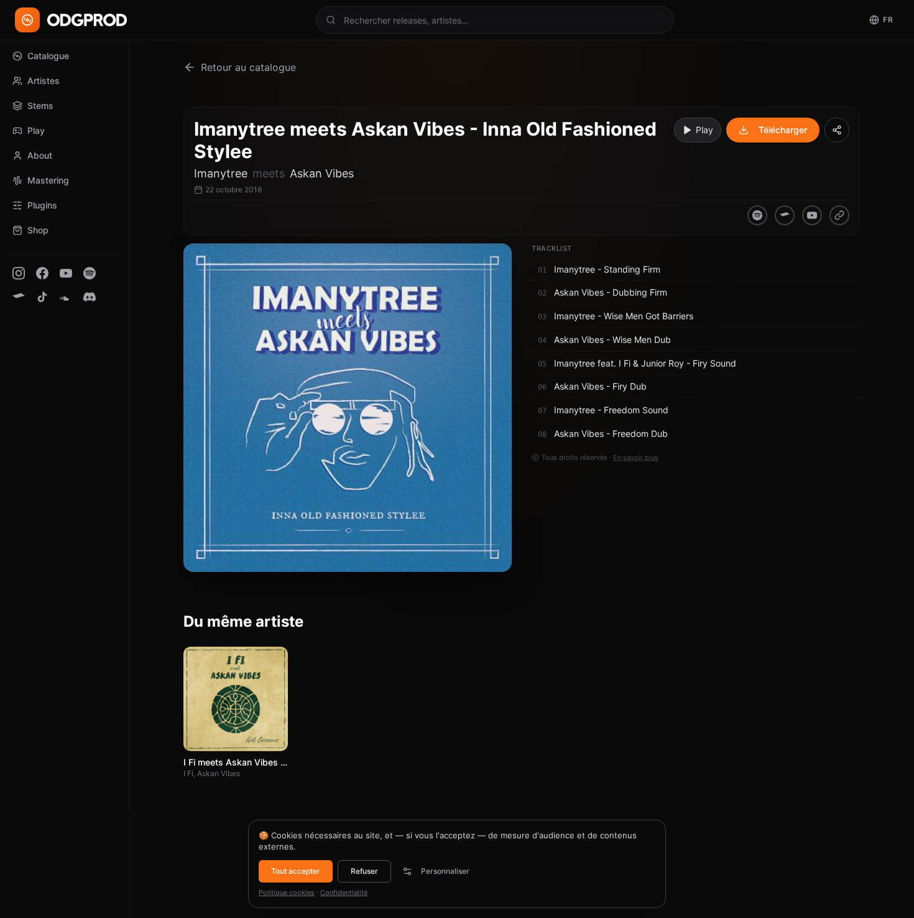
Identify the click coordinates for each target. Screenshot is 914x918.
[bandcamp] (18, 297)
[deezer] (839, 215)
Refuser (364, 871)
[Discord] (89, 297)
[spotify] (89, 273)
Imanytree (220, 173)
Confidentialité (343, 892)
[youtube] (66, 273)
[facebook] (42, 273)
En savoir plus (635, 456)
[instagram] (18, 273)
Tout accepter (295, 871)
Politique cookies (287, 892)
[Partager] (836, 130)
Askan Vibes (322, 173)
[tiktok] (42, 297)
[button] (696, 269)
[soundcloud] (66, 297)
